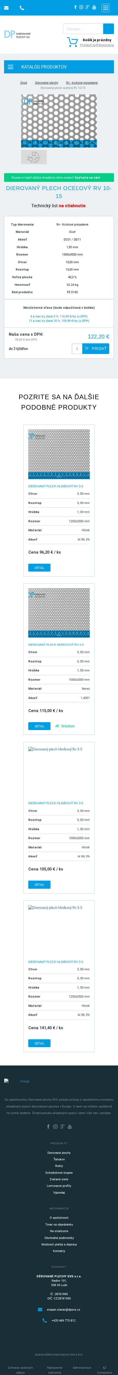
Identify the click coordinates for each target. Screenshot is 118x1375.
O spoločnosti (59, 1217)
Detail (39, 568)
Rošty (59, 1166)
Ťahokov (59, 1159)
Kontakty (59, 1251)
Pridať (99, 349)
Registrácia (106, 45)
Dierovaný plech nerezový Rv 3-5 (56, 644)
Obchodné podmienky (59, 1238)
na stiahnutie (72, 205)
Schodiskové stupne (59, 1172)
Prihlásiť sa (88, 45)
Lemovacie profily (59, 1186)
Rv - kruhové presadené (82, 82)
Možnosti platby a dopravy (59, 1244)
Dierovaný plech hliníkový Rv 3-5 (55, 486)
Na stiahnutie (59, 1231)
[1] (108, 28)
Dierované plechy (46, 82)
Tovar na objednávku (59, 1224)
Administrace (82, 1367)
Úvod (23, 82)
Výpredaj (59, 1192)
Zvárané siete (59, 1179)
